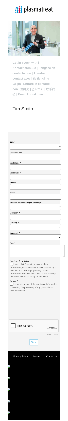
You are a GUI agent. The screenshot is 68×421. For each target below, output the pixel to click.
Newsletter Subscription (19, 261)
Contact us (51, 356)
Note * (12, 243)
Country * (14, 223)
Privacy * (14, 281)
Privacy (49, 334)
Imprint (37, 356)
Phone (12, 192)
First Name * (15, 163)
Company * (15, 213)
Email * (13, 183)
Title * (12, 142)
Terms (56, 334)
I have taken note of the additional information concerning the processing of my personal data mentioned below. (33, 287)
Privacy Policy (20, 356)
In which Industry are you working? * (26, 202)
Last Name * (15, 173)
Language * (15, 233)
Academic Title (16, 152)
